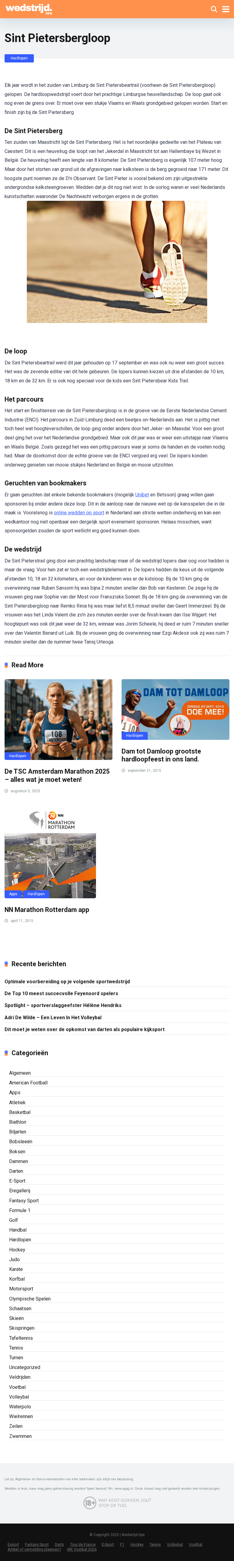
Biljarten (17, 1132)
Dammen (18, 1161)
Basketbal (19, 1112)
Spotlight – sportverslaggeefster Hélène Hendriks (63, 1005)
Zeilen (16, 1426)
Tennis (16, 1348)
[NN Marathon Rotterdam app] (58, 852)
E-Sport (17, 1181)
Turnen (16, 1358)
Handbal (18, 1230)
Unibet (142, 495)
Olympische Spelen (30, 1299)
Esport (13, 1544)
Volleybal (19, 1397)
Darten (16, 1171)
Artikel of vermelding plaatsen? (34, 1549)
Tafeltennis (21, 1338)
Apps (13, 894)
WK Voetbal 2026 (82, 1549)
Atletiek (17, 1102)
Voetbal (17, 1387)
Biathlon (17, 1122)
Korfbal (17, 1279)
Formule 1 (19, 1210)
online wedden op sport (79, 513)
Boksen (17, 1152)
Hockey (17, 1250)
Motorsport (21, 1289)
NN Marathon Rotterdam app (47, 910)
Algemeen (20, 1073)
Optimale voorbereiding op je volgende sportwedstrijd (67, 981)
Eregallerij (19, 1191)
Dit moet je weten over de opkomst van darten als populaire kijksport (85, 1029)
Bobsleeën (20, 1141)
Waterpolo (20, 1407)
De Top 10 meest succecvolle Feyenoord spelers (61, 993)
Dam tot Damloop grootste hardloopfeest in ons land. (161, 755)
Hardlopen (19, 58)
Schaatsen (20, 1308)
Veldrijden (19, 1377)
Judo (14, 1259)
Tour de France (83, 1544)
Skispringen (21, 1328)
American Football (28, 1083)
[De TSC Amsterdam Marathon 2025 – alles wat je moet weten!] (58, 719)
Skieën (16, 1318)
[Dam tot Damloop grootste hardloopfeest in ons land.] (175, 709)
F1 (122, 1544)
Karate (16, 1269)
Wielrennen (21, 1416)
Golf (13, 1220)
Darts (59, 1544)
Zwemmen (20, 1436)
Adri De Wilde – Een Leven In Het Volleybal (53, 1017)
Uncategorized (24, 1367)
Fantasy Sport (24, 1201)
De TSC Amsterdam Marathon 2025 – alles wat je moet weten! (57, 775)
